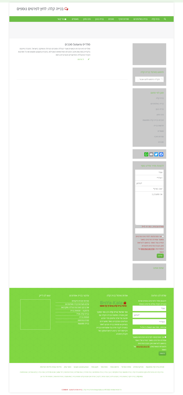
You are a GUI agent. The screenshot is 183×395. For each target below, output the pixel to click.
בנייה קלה (136, 372)
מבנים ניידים (114, 376)
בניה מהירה (87, 372)
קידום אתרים (33, 372)
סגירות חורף (159, 136)
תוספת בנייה (84, 317)
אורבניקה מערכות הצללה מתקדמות (75, 307)
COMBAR (65, 390)
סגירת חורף (92, 376)
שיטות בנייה (123, 376)
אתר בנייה (41, 372)
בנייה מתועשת (83, 323)
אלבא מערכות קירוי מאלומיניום (77, 304)
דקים (98, 376)
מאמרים (161, 131)
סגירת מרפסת (68, 372)
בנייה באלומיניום (157, 103)
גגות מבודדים (78, 372)
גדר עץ (42, 376)
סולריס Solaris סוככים (77, 44)
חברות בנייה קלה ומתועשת (153, 120)
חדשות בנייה (159, 125)
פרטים (80, 59)
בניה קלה (160, 98)
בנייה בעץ (160, 109)
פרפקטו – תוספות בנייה (79, 310)
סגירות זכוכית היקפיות (80, 300)
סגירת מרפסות (83, 320)
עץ (110, 372)
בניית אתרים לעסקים (75, 390)
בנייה (105, 372)
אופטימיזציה (23, 372)
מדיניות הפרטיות (147, 248)
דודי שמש (60, 372)
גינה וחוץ (160, 114)
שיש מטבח (68, 376)
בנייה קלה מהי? (83, 313)
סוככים (161, 142)
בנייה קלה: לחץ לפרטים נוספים (40, 8)
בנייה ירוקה (131, 376)
